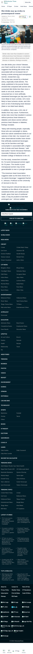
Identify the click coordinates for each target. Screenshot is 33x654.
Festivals (18, 347)
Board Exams (20, 330)
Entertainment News (7, 509)
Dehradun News (21, 278)
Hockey (3, 423)
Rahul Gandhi (20, 473)
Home (3, 6)
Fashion (3, 347)
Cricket (16, 6)
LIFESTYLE (4, 341)
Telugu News (4, 512)
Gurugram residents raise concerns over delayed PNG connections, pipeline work (8, 538)
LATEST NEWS (5, 237)
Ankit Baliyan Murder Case (8, 473)
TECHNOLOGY (5, 412)
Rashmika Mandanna (7, 479)
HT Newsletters (26, 597)
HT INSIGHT (4, 436)
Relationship (4, 354)
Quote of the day (21, 479)
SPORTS (3, 417)
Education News (21, 336)
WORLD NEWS (5, 242)
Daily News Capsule (7, 221)
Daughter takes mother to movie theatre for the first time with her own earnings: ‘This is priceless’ (22, 559)
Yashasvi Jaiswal (5, 264)
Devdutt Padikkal (6, 261)
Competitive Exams (6, 333)
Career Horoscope (21, 489)
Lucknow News (20, 288)
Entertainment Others (22, 314)
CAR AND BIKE (5, 408)
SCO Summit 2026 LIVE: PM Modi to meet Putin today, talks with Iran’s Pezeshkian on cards (8, 584)
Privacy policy (5, 597)
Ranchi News (4, 297)
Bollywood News (5, 305)
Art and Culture (5, 344)
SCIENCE (3, 394)
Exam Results (4, 336)
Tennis (18, 423)
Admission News (5, 330)
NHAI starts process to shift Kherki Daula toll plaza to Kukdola (23, 547)
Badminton (4, 420)
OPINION (4, 398)
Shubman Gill (20, 258)
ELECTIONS (4, 440)
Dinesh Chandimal (6, 267)
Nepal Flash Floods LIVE (8, 476)
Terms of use (26, 594)
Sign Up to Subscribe (16, 225)
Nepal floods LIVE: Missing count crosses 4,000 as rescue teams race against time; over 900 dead (23, 584)
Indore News (4, 284)
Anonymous (6, 22)
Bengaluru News (5, 275)
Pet (2, 357)
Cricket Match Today (22, 254)
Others (3, 426)
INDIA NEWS (5, 247)
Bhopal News (20, 275)
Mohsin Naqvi (5, 482)
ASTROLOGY (5, 319)
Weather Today (16, 597)
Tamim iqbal (19, 482)
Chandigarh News (6, 278)
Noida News (19, 291)
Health (3, 350)
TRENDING (4, 366)
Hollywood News (21, 305)
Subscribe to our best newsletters (16, 217)
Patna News (4, 294)
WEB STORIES (5, 361)
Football (18, 420)
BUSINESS (4, 371)
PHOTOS (3, 375)
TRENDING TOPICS (6, 497)
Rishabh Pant (20, 264)
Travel (18, 354)
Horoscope (4, 322)
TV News (19, 311)
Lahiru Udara (20, 267)
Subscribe (28, 2)
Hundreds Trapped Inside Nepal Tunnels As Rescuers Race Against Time (23, 537)
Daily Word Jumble (6, 461)
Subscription (4, 600)
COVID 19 (4, 450)
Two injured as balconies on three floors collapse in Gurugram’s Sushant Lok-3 (8, 558)
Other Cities (19, 297)
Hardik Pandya (20, 261)
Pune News (19, 294)
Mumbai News (5, 291)
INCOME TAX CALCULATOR (9, 465)
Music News (4, 308)
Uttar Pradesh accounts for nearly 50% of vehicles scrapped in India (23, 569)
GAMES (3, 454)
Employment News (21, 333)
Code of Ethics (26, 600)
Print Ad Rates (16, 600)
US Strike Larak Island (22, 476)
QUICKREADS (5, 445)
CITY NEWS (4, 272)
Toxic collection (5, 489)
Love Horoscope (5, 492)
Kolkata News (5, 288)
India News (23, 6)
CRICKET (3, 251)
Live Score (4, 258)
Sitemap (3, 603)
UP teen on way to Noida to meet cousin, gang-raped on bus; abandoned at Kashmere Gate (8, 548)
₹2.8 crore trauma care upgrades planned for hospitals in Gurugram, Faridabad (8, 528)
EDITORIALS (4, 403)
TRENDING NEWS (6, 470)
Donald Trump (5, 486)
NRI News (4, 516)
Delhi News (4, 281)
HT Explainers (20, 516)
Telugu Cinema (20, 506)
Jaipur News (19, 284)
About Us (3, 594)
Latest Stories (6, 522)
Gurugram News (21, 281)
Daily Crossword (21, 457)
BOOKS (3, 431)
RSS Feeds (14, 603)
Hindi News (19, 512)
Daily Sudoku (4, 457)
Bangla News (20, 509)
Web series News (6, 314)
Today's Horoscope (21, 492)
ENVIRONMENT (5, 389)
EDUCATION (4, 327)
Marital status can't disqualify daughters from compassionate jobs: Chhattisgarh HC (23, 527)
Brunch (18, 344)
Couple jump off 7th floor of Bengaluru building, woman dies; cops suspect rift (8, 569)
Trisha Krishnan (20, 486)
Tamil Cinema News (21, 308)
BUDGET (3, 385)
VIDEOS (3, 380)
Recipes (18, 350)
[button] (2, 2)
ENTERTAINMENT (6, 302)
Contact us (15, 594)
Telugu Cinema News (7, 311)
